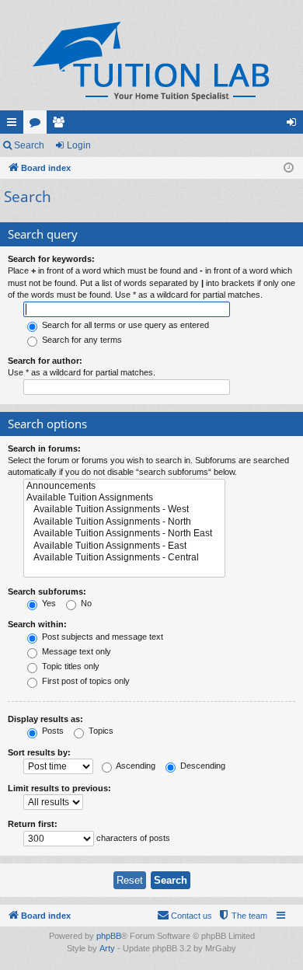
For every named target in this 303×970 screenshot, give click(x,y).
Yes (48, 603)
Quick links (14, 125)
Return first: (32, 824)
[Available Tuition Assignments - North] (124, 522)
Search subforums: (47, 591)
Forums (38, 125)
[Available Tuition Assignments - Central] (124, 558)
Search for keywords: (51, 258)
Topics (99, 730)
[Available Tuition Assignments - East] (124, 546)
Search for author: (45, 360)
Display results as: (45, 719)
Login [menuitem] (294, 125)
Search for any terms (81, 339)
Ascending (134, 765)
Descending (201, 765)
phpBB (108, 935)
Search (29, 145)
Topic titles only (69, 666)
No (85, 603)
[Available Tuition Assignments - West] (124, 509)
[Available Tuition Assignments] (124, 498)
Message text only (75, 651)
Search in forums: (44, 448)
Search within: (37, 624)
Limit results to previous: (59, 788)
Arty (107, 948)
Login (79, 145)
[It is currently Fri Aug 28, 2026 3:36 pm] (289, 168)
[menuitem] (242, 915)
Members (61, 125)
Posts (52, 730)
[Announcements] (124, 486)
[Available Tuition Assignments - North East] (124, 533)
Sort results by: (39, 752)
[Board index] (151, 61)
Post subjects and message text (101, 636)
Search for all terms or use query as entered (124, 325)
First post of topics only (85, 681)
